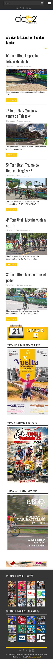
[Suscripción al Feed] (46, 48)
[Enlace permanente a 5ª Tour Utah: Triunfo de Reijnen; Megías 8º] (26, 200)
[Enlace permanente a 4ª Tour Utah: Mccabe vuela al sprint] (26, 254)
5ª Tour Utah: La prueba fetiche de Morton (22, 58)
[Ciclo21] (26, 22)
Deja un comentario (25, 66)
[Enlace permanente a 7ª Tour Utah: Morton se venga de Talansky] (26, 145)
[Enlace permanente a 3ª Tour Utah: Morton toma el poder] (26, 309)
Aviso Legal (43, 654)
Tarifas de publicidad (34, 657)
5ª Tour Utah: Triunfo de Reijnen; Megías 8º (22, 167)
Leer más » (11, 100)
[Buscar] (42, 3)
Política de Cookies (19, 657)
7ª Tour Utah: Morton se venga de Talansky (22, 113)
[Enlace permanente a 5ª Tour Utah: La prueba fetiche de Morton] (26, 90)
